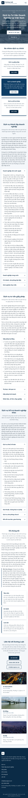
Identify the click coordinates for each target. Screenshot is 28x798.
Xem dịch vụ (14, 37)
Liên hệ (3, 777)
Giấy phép (4, 769)
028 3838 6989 (14, 658)
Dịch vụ (3, 764)
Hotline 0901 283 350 (14, 662)
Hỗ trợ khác (4, 772)
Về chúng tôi (4, 774)
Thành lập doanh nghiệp (7, 767)
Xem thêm (14, 72)
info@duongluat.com (14, 667)
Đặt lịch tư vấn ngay (14, 32)
